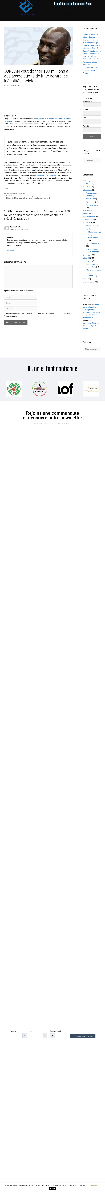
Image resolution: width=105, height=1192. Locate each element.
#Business (87, 190)
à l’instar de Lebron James (45, 175)
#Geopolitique (88, 220)
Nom (32, 1031)
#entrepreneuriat (92, 205)
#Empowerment (11, 194)
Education (21, 194)
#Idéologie (87, 255)
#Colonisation (91, 226)
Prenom (13, 1031)
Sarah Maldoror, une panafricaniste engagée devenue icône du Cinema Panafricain (34, 196)
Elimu (6, 188)
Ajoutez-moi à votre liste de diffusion (18, 291)
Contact (65, 18)
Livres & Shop (57, 18)
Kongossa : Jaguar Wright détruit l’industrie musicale (90, 64)
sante (85, 279)
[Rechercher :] (92, 161)
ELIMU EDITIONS (77, 14)
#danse (88, 184)
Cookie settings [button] (94, 1185)
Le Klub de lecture (67, 14)
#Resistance (93, 238)
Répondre (10, 250)
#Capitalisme (91, 199)
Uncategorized (88, 282)
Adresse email (55, 1031)
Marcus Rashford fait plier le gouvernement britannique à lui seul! (28, 198)
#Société (86, 258)
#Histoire (86, 223)
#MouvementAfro (92, 243)
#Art (84, 181)
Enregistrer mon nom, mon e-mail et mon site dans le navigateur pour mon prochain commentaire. (38, 314)
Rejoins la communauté (84, 1036)
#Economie (90, 202)
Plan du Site (73, 18)
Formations (57, 14)
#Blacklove (87, 187)
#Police (88, 261)
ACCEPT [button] (52, 1188)
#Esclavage (90, 229)
